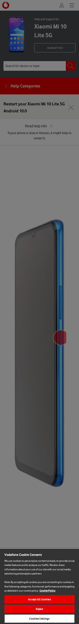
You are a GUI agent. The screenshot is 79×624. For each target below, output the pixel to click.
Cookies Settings (39, 618)
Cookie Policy (48, 590)
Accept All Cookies (39, 599)
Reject (39, 609)
